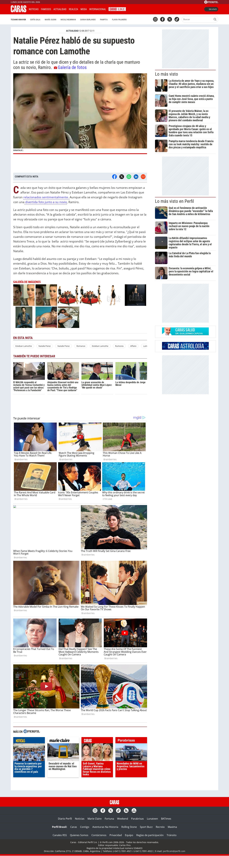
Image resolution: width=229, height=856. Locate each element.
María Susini (50, 19)
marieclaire (63, 741)
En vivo (213, 9)
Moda (84, 9)
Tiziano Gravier (18, 19)
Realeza (73, 9)
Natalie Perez (44, 346)
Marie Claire (95, 818)
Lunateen (152, 818)
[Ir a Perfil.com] (211, 2)
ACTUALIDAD (72, 30)
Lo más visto (166, 74)
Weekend (122, 818)
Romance (80, 346)
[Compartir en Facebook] (114, 176)
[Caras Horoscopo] (185, 348)
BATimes (166, 818)
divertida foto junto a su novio (45, 202)
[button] (80, 113)
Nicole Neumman (68, 19)
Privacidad (116, 835)
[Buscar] (215, 19)
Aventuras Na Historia (105, 827)
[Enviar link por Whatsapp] (128, 176)
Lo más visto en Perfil (174, 201)
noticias (29, 741)
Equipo (129, 835)
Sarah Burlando (88, 19)
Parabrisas (137, 818)
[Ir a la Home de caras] (18, 11)
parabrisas (131, 741)
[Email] (143, 176)
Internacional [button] (97, 9)
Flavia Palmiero (119, 19)
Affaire (133, 346)
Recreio (160, 827)
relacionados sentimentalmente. (46, 197)
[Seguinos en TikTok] (176, 19)
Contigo (84, 827)
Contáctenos (98, 835)
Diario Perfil (65, 818)
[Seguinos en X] (169, 19)
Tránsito (172, 835)
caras (97, 741)
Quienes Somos (79, 835)
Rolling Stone (129, 827)
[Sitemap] (134, 810)
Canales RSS (60, 835)
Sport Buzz (146, 827)
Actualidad (59, 9)
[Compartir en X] (121, 176)
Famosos (46, 9)
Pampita (104, 19)
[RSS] (126, 810)
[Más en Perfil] (31, 731)
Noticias (33, 9)
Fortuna (109, 818)
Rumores (119, 346)
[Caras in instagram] (155, 19)
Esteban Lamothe (23, 346)
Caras (73, 827)
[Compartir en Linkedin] (136, 176)
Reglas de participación (150, 835)
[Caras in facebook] (162, 19)
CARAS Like (117, 9)
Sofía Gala (35, 19)
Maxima (172, 827)
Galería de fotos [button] (72, 67)
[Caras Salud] (185, 334)
